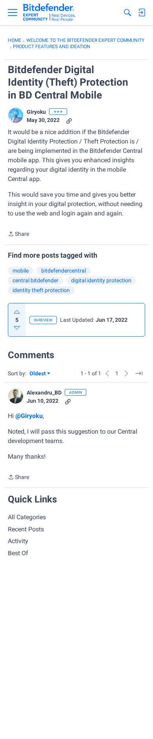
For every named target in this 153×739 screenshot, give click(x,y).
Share (18, 235)
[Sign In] (142, 12)
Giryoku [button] (36, 112)
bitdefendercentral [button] (63, 270)
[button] (16, 115)
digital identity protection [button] (101, 280)
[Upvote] (17, 312)
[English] (49, 12)
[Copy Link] (69, 120)
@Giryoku (29, 416)
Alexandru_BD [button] (44, 392)
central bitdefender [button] (35, 280)
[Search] (127, 12)
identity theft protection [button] (41, 290)
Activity (18, 541)
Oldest (38, 374)
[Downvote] (17, 327)
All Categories (27, 517)
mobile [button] (21, 270)
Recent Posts (26, 529)
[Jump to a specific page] (139, 373)
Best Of (18, 553)
